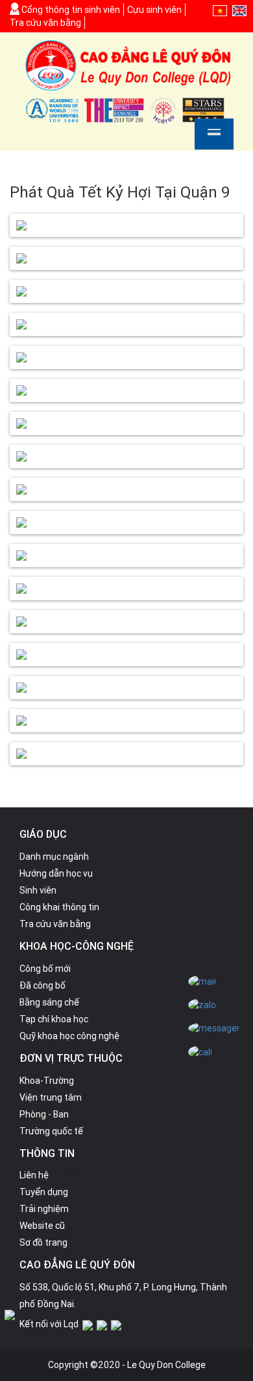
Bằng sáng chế (49, 1002)
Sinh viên (37, 890)
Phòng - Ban (44, 1114)
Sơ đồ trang (43, 1242)
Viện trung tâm (50, 1097)
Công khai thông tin (59, 907)
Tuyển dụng (43, 1192)
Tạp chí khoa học (53, 1019)
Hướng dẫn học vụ (56, 873)
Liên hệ (34, 1175)
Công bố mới (45, 968)
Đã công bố (42, 985)
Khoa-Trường (46, 1080)
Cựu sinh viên (154, 10)
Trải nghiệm (44, 1209)
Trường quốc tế (51, 1131)
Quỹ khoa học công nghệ (69, 1036)
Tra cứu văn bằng (45, 22)
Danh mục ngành (54, 856)
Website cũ (42, 1225)
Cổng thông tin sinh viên (69, 10)
